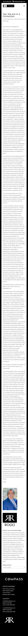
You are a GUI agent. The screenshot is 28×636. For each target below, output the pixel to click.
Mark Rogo (7, 19)
